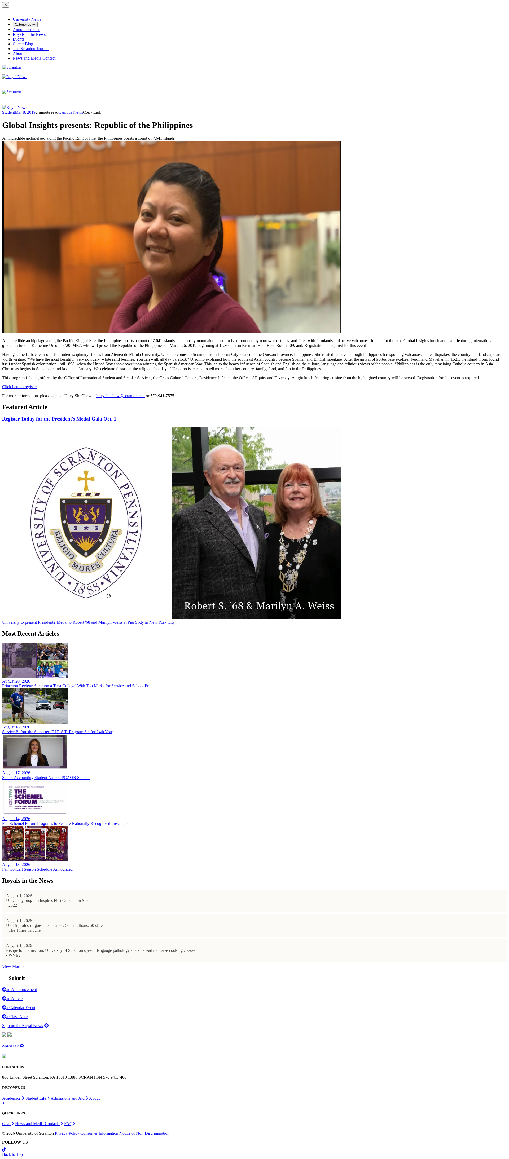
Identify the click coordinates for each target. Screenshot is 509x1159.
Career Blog (23, 44)
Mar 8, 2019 (25, 112)
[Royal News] (14, 76)
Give (6, 1123)
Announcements (26, 29)
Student (8, 112)
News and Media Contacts (37, 1123)
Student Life (36, 1098)
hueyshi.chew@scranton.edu (120, 395)
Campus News (70, 112)
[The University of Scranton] (11, 67)
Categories (23, 24)
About (18, 53)
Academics (12, 1098)
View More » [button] (13, 966)
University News (27, 19)
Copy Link (92, 112)
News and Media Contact (34, 58)
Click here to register (19, 386)
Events (18, 39)
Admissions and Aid (68, 1098)
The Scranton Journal (31, 48)
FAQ (68, 1123)
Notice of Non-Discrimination (144, 1133)
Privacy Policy (67, 1133)
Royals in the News (29, 34)
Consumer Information (99, 1133)
